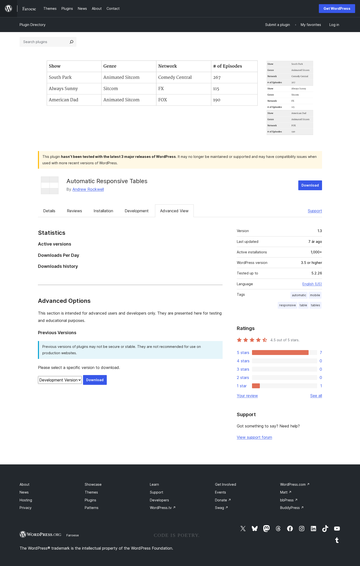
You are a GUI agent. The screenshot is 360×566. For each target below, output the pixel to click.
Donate (223, 500)
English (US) (312, 284)
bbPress (289, 500)
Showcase (93, 484)
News (24, 492)
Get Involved (225, 484)
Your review (247, 395)
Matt (286, 492)
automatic (299, 295)
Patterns (91, 508)
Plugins (90, 500)
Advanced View (174, 210)
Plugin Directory (33, 25)
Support (315, 210)
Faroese (72, 535)
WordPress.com (295, 484)
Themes (91, 492)
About (24, 484)
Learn (154, 484)
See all (316, 395)
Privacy (26, 508)
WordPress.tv (163, 508)
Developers (159, 500)
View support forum (254, 437)
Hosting (26, 500)
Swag (221, 508)
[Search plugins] (71, 42)
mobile (315, 295)
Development (137, 210)
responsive (287, 305)
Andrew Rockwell (88, 189)
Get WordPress (337, 8)
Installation (103, 210)
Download (310, 185)
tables (315, 305)
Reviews (74, 210)
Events (220, 492)
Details (49, 210)
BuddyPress (292, 508)
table (303, 305)
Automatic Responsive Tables (106, 181)
